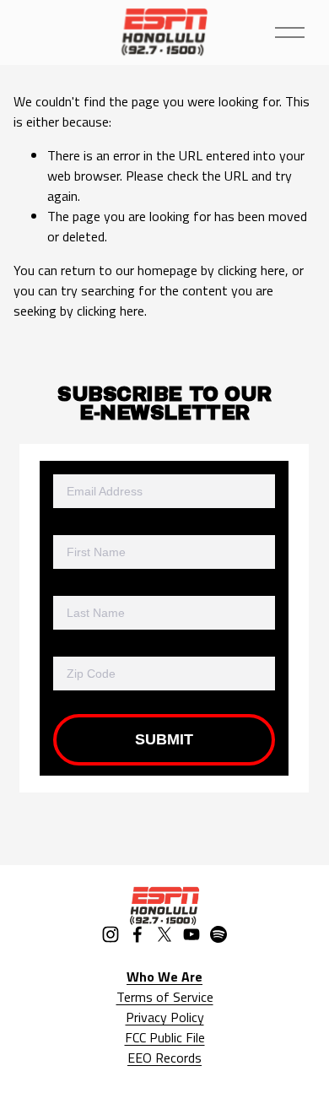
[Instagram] (110, 934)
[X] (164, 934)
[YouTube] (191, 934)
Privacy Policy (165, 1017)
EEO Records (164, 1057)
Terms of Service (164, 997)
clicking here (251, 270)
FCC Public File (165, 1037)
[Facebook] (137, 934)
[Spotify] (218, 934)
